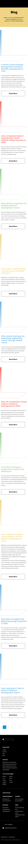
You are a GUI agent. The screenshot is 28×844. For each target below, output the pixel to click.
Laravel (4, 780)
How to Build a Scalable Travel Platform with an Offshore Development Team (12, 537)
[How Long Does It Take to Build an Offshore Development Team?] (14, 666)
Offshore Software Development (10, 767)
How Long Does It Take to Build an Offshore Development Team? (12, 690)
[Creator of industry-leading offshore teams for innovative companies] (6, 3)
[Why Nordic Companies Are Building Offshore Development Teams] (14, 181)
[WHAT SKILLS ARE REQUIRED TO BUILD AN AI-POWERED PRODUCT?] (14, 247)
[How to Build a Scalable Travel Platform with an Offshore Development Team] (14, 512)
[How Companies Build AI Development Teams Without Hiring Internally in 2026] (14, 114)
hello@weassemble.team (11, 828)
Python (10, 778)
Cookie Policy (12, 837)
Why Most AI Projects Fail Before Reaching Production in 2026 (14, 621)
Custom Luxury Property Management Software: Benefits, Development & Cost (12, 67)
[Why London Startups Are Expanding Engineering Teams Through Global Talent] (14, 314)
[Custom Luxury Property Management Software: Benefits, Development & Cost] (14, 42)
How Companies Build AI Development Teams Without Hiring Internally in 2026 (13, 139)
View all (4, 784)
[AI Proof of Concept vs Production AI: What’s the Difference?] (14, 445)
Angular (4, 782)
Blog (4, 755)
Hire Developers (6, 769)
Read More (13, 93)
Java (4, 778)
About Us (5, 751)
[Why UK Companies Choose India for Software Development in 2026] (14, 380)
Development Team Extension (9, 762)
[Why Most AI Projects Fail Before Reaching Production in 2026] (14, 597)
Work (4, 753)
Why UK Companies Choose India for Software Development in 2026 (14, 404)
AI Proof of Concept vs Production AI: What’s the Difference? (12, 469)
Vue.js (10, 780)
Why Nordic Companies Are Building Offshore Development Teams (13, 205)
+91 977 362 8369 (8, 824)
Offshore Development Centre (9, 766)
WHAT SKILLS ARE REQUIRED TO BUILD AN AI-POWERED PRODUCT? (13, 271)
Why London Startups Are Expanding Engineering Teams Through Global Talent (12, 339)
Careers (4, 750)
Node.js (11, 776)
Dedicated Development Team (10, 764)
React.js (4, 776)
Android (11, 782)
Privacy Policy (4, 837)
